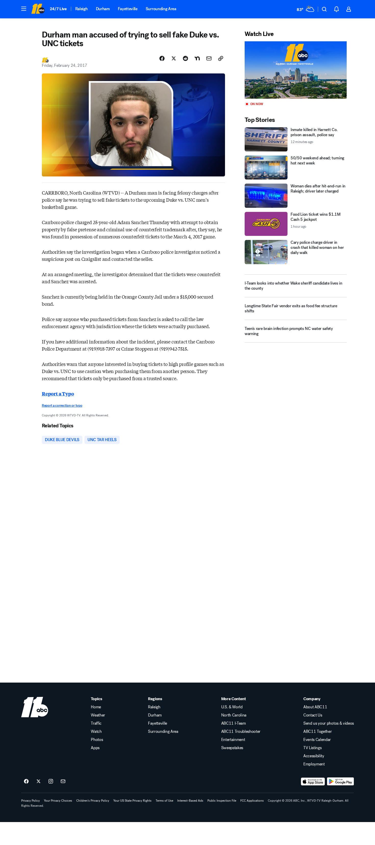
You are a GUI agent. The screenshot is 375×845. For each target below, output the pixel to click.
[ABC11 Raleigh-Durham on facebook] (26, 781)
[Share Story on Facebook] (162, 58)
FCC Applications (252, 800)
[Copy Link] (220, 58)
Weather (98, 715)
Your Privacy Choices (58, 800)
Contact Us (312, 715)
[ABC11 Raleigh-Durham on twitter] (38, 781)
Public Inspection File (221, 800)
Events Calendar (317, 740)
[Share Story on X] (173, 58)
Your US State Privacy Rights (132, 800)
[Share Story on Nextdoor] (197, 58)
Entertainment (233, 740)
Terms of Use (164, 800)
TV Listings (312, 748)
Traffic (96, 723)
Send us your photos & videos (328, 723)
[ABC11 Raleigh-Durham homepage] (38, 9)
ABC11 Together (317, 731)
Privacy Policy (30, 800)
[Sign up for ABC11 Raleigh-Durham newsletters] (63, 781)
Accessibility (313, 756)
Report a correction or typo (62, 405)
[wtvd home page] (34, 707)
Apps (95, 748)
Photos (97, 740)
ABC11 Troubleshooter (241, 731)
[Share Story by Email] (209, 58)
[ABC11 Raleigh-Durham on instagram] (51, 781)
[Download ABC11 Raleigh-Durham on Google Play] (340, 781)
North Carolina (234, 715)
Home (96, 707)
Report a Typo (58, 393)
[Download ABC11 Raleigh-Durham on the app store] (313, 781)
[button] (23, 9)
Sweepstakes (232, 748)
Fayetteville (128, 8)
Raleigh (81, 8)
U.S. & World (232, 707)
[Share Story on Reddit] (185, 58)
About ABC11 (315, 707)
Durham (103, 8)
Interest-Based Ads (190, 800)
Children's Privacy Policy (92, 800)
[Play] (296, 70)
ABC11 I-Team (233, 723)
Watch (96, 731)
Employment (314, 764)
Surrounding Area (161, 8)
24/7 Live (58, 8)
